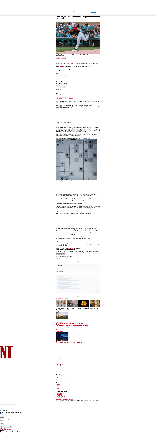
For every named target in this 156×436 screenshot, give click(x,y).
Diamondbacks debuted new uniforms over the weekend (65, 96)
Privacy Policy (59, 380)
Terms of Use (59, 379)
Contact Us (58, 386)
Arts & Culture (59, 369)
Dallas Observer (59, 393)
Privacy (57, 399)
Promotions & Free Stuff (61, 378)
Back (1, 428)
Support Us (93, 12)
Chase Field (72, 63)
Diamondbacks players (62, 66)
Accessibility (64, 399)
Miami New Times (59, 395)
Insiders (2, 414)
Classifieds (58, 377)
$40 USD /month (69, 256)
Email (57, 73)
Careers (58, 385)
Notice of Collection (3, 429)
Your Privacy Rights (70, 399)
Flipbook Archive (59, 387)
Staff (58, 388)
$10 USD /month (58, 256)
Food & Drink (59, 368)
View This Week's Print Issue (60, 364)
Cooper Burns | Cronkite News (61, 21)
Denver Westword (59, 394)
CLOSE (57, 93)
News (58, 367)
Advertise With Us (59, 376)
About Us (58, 384)
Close (1, 432)
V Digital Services (59, 397)
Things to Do (2, 413)
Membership (59, 389)
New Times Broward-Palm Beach (62, 396)
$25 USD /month (64, 256)
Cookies (61, 399)
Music (58, 370)
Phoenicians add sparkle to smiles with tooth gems (65, 98)
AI (66, 399)
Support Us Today (58, 258)
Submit (4, 428)
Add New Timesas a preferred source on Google (61, 58)
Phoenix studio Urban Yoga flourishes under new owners (65, 97)
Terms (59, 399)
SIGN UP (58, 78)
